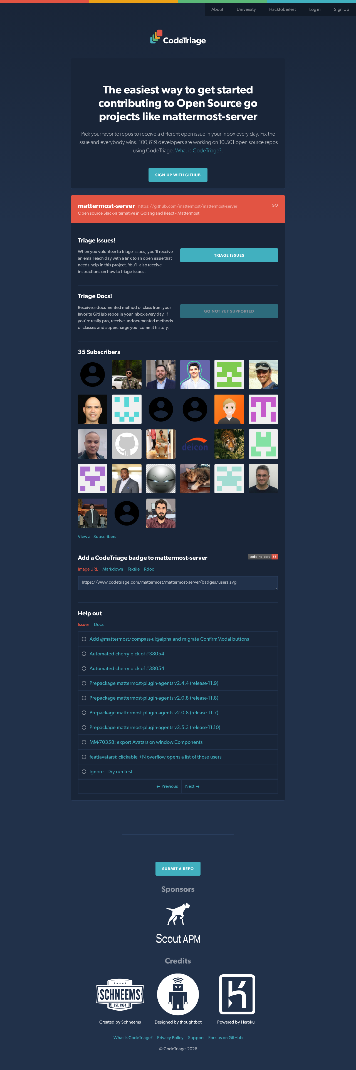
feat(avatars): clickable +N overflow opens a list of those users (155, 757)
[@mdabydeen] (127, 491)
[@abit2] (92, 526)
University (246, 9)
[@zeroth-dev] (263, 457)
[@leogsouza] (92, 457)
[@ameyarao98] (92, 491)
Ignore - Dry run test (111, 771)
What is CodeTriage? (198, 150)
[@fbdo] (92, 422)
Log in (315, 9)
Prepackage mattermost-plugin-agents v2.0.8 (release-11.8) (154, 698)
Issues (84, 624)
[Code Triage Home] (178, 37)
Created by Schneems (120, 1022)
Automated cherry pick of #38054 (127, 654)
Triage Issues (229, 255)
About (217, 9)
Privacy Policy (170, 1037)
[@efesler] (263, 387)
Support (196, 1037)
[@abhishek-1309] (229, 457)
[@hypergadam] (161, 526)
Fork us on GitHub (225, 1037)
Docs (99, 624)
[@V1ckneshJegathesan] (127, 457)
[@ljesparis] (161, 457)
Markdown (112, 569)
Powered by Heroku (236, 1022)
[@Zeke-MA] (161, 387)
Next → (192, 786)
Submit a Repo (178, 868)
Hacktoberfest (282, 9)
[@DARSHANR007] (263, 422)
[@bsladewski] (195, 491)
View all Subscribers (97, 536)
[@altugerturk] (195, 387)
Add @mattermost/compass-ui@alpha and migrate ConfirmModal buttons (169, 639)
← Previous (167, 786)
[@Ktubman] (229, 422)
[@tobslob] (161, 491)
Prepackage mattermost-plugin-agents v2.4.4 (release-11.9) (154, 683)
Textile (134, 569)
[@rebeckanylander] (229, 387)
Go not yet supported (229, 311)
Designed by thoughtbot (178, 1022)
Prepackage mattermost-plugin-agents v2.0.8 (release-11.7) (154, 712)
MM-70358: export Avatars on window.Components (146, 742)
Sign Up (341, 9)
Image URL (88, 569)
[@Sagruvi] (229, 491)
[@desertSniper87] (127, 387)
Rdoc (149, 569)
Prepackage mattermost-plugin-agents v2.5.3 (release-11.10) (155, 727)
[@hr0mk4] (127, 422)
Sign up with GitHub (178, 175)
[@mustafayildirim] (263, 491)
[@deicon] (195, 457)
